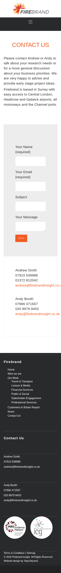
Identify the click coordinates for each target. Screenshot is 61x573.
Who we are (14, 373)
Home (11, 369)
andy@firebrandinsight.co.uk (37, 314)
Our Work (13, 378)
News (11, 411)
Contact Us (14, 415)
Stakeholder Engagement (26, 398)
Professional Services (24, 402)
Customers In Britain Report (24, 407)
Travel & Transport (22, 381)
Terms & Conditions (14, 553)
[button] (30, 22)
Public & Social (20, 394)
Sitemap (31, 553)
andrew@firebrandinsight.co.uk (22, 466)
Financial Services (22, 390)
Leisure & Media (20, 385)
